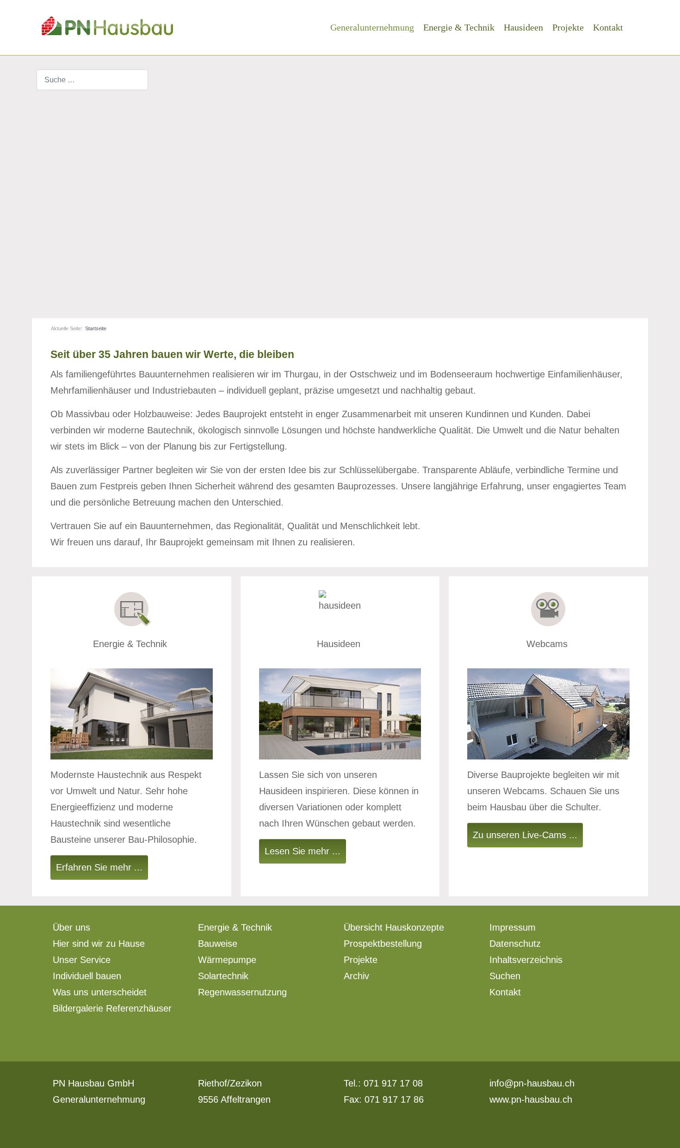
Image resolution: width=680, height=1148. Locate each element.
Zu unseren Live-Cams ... (525, 835)
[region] (340, 194)
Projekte (360, 960)
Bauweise (217, 943)
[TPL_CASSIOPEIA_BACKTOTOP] (667, 1134)
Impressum (512, 927)
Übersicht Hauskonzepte (394, 927)
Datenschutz (515, 943)
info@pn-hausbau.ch (532, 1083)
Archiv (356, 976)
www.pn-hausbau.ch (530, 1099)
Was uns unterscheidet (100, 992)
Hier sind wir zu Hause (99, 943)
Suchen (504, 976)
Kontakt (505, 992)
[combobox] (92, 79)
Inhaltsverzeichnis (526, 960)
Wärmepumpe (227, 960)
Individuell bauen (87, 976)
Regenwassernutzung (242, 992)
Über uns (71, 927)
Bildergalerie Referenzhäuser (112, 1008)
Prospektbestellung (383, 943)
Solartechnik (223, 976)
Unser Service (82, 960)
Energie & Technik (235, 927)
